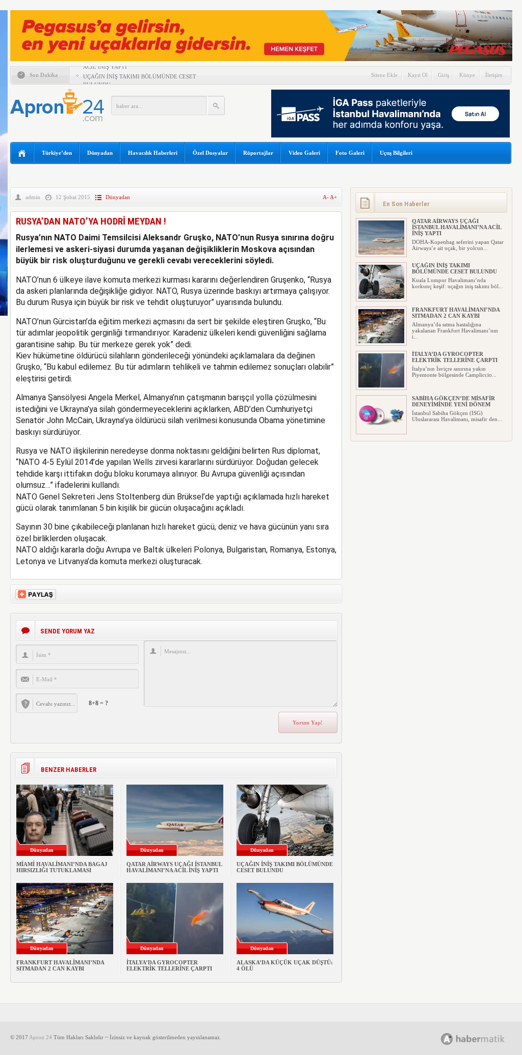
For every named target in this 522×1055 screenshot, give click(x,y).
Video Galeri (304, 153)
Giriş (443, 75)
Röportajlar (258, 153)
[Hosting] (447, 1039)
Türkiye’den (57, 153)
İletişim (494, 75)
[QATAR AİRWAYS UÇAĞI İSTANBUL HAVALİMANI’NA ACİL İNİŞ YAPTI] (381, 252)
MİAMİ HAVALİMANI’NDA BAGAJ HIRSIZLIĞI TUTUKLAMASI (62, 867)
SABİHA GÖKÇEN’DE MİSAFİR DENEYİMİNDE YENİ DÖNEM (453, 401)
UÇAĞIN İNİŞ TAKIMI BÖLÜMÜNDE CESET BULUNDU (454, 268)
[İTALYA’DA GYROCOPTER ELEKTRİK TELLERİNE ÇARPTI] (381, 385)
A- (326, 197)
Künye (467, 75)
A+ (333, 197)
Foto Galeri (349, 153)
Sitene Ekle (384, 75)
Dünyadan (100, 153)
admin (32, 197)
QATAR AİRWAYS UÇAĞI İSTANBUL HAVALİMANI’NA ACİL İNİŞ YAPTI (174, 867)
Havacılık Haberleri (152, 153)
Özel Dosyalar (210, 153)
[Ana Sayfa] (22, 153)
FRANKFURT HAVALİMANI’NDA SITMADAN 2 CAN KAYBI (60, 965)
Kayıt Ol (418, 75)
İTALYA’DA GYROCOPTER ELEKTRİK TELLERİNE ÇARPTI (169, 965)
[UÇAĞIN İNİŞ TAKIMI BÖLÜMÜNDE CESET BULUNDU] (381, 296)
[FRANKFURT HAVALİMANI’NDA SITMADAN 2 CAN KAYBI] (381, 341)
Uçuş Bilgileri (396, 153)
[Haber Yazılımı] (484, 1038)
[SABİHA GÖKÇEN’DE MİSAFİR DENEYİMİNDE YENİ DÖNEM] (381, 429)
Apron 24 (40, 1037)
